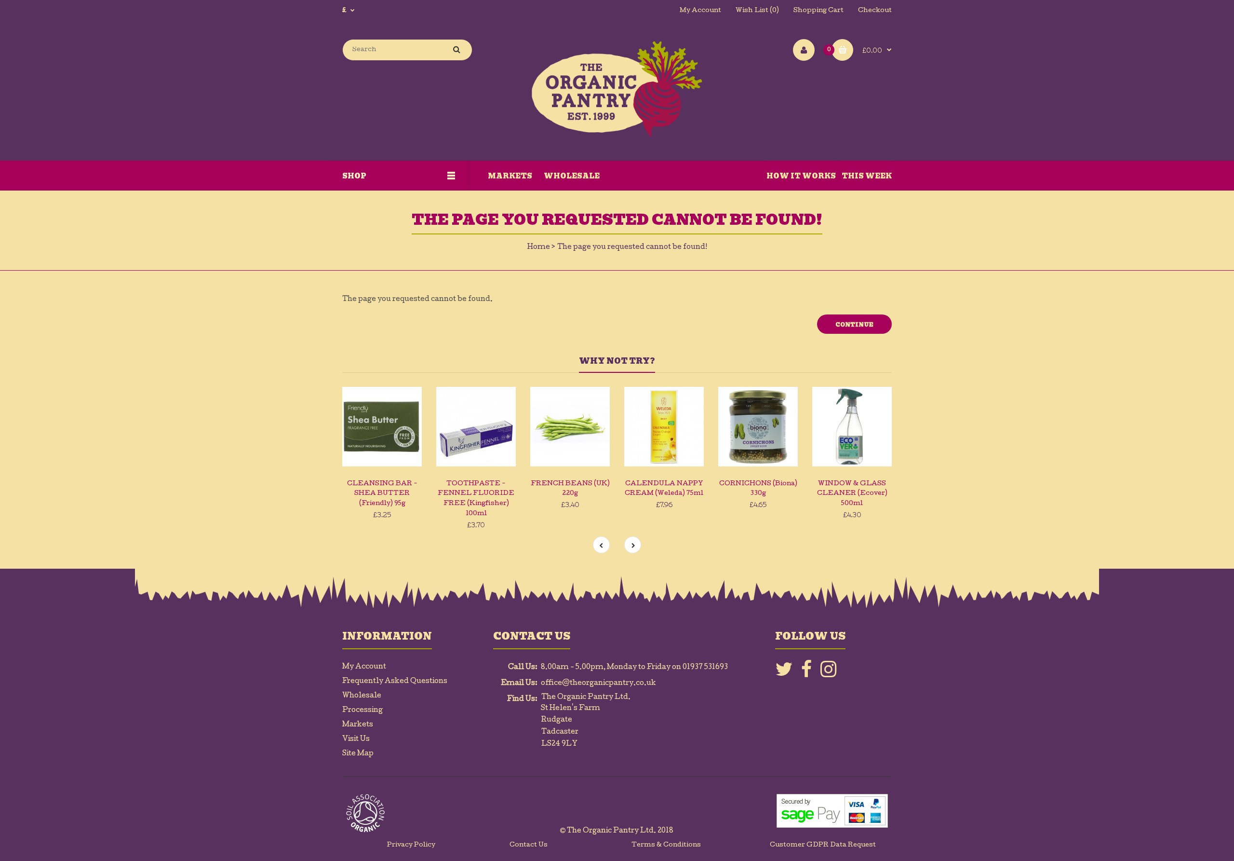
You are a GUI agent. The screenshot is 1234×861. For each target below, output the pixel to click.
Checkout (875, 11)
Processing (362, 710)
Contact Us (529, 845)
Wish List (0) (757, 11)
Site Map (358, 754)
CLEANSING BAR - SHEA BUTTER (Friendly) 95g (382, 494)
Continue (854, 324)
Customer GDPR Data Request (823, 845)
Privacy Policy (411, 845)
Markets (357, 725)
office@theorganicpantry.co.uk (598, 683)
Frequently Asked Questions (394, 681)
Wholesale (361, 696)
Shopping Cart (818, 11)
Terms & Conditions (666, 845)
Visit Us (356, 739)
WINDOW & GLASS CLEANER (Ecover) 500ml (852, 494)
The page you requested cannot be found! (632, 247)
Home (538, 247)
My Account (700, 11)
